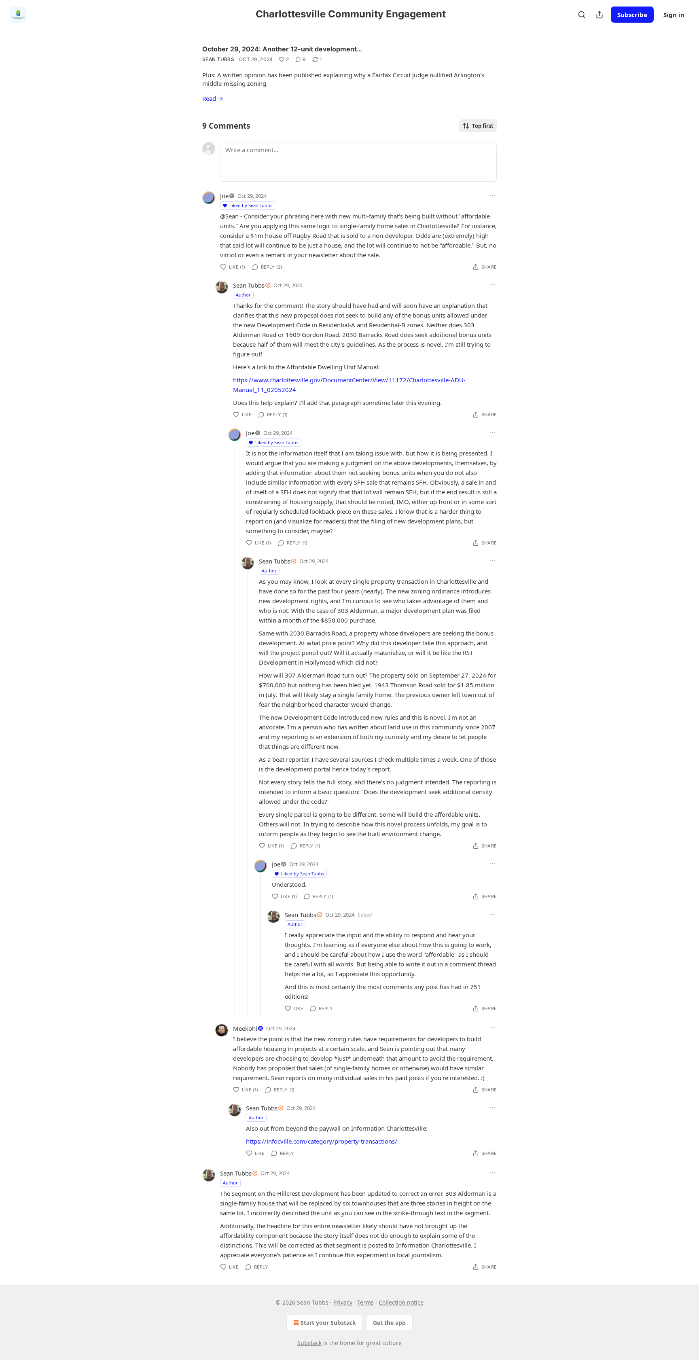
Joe (224, 196)
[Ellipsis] (492, 195)
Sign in (673, 15)
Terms (365, 1302)
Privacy (342, 1302)
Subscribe (632, 15)
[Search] (582, 14)
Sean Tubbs (218, 59)
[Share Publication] (599, 14)
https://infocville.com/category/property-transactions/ (321, 1141)
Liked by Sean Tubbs (250, 205)
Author (243, 295)
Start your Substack (328, 1322)
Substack (309, 1343)
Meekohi (245, 1028)
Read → (212, 98)
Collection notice (401, 1302)
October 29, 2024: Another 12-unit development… (282, 49)
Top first (483, 125)
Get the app (389, 1322)
